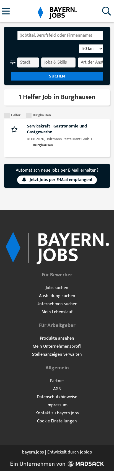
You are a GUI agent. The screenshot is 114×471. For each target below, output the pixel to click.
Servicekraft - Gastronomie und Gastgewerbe (57, 129)
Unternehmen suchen (57, 304)
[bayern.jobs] (57, 11)
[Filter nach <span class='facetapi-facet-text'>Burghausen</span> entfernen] (29, 115)
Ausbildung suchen (57, 296)
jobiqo (86, 452)
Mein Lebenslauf (57, 312)
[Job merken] (15, 129)
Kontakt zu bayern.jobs (57, 413)
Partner (57, 381)
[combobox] (60, 35)
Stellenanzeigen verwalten (57, 354)
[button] (14, 62)
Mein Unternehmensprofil (57, 346)
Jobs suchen (57, 288)
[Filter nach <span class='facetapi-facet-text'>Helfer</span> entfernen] (7, 115)
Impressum (57, 405)
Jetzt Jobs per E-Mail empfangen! (61, 180)
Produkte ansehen (57, 338)
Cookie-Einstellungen (57, 421)
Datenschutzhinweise (57, 397)
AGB (57, 389)
